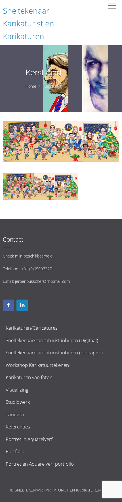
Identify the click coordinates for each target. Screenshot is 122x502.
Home (31, 86)
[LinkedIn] (22, 305)
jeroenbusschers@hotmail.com (42, 281)
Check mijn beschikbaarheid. (28, 256)
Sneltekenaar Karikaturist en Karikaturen (28, 23)
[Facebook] (8, 305)
